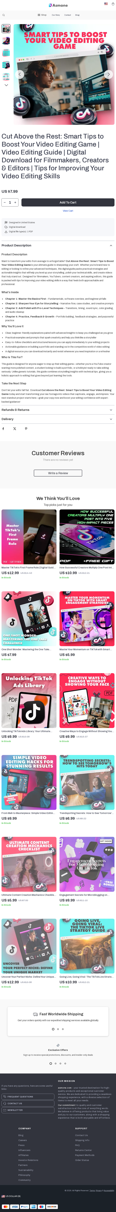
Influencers (24, 1150)
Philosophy (24, 1175)
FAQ (77, 1145)
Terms (92, 1191)
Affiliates (23, 1155)
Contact (67, 15)
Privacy (99, 1191)
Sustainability (25, 1170)
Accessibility (109, 1191)
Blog (77, 15)
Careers (22, 1140)
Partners (23, 1165)
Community (24, 1180)
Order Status (82, 1160)
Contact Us (81, 1135)
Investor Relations (28, 1160)
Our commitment (67, 1105)
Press (21, 1145)
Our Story (56, 15)
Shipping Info (82, 1140)
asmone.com (65, 1088)
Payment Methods (85, 1155)
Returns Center (83, 1150)
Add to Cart (68, 202)
